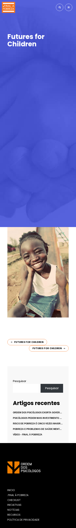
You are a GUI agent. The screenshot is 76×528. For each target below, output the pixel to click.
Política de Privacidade (23, 520)
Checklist (14, 500)
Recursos (13, 515)
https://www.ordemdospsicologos (32, 477)
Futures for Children (29, 342)
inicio (11, 490)
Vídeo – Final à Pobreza (27, 434)
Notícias (13, 510)
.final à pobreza (17, 495)
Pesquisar (19, 381)
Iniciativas (14, 505)
